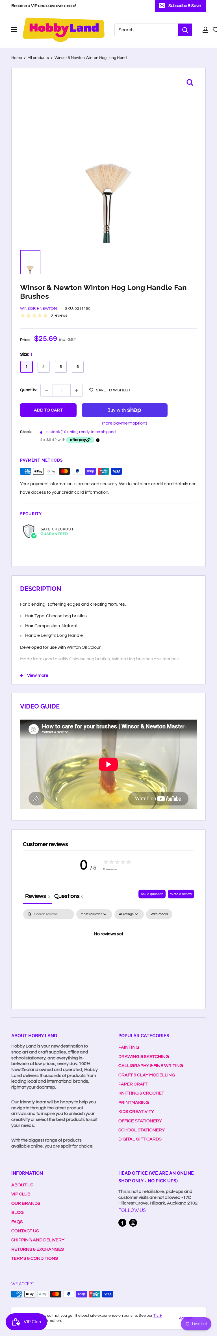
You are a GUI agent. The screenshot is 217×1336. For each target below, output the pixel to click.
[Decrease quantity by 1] (47, 390)
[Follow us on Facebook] (122, 1222)
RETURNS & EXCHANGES (37, 1249)
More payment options (124, 423)
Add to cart (48, 410)
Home (16, 58)
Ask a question (152, 894)
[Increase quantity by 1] (77, 390)
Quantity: (28, 390)
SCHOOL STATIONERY (141, 1130)
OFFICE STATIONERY (140, 1121)
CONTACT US (25, 1231)
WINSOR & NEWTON (38, 309)
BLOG (17, 1212)
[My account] (205, 30)
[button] (110, 390)
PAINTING (128, 1047)
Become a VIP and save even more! (43, 6)
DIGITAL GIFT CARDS (140, 1139)
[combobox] (146, 30)
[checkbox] (159, 914)
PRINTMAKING (133, 1102)
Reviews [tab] (37, 896)
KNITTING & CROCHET (141, 1093)
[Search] (185, 30)
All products (38, 58)
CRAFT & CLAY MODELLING (146, 1075)
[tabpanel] (108, 953)
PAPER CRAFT (133, 1084)
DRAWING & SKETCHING (143, 1056)
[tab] (69, 897)
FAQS (17, 1222)
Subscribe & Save (184, 6)
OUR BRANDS (25, 1203)
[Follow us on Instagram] (133, 1222)
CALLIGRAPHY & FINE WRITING (150, 1065)
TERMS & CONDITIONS (34, 1258)
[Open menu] (14, 29)
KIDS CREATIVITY (136, 1111)
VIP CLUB (21, 1194)
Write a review (181, 894)
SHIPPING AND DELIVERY (37, 1240)
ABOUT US (22, 1185)
